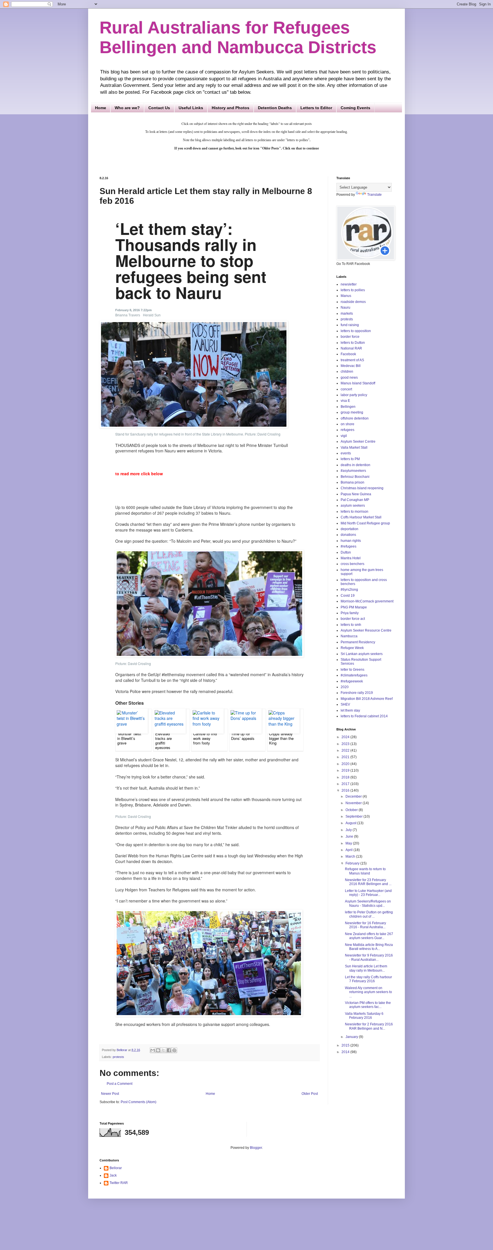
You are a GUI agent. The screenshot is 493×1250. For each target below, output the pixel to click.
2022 (346, 750)
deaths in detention (355, 465)
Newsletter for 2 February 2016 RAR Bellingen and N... (369, 1026)
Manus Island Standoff (358, 383)
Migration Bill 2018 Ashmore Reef (367, 699)
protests (118, 1057)
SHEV (345, 704)
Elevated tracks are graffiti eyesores (163, 741)
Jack (113, 1175)
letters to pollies (353, 290)
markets (347, 313)
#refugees (348, 546)
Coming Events (355, 107)
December (354, 796)
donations (348, 535)
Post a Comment (119, 1084)
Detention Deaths (275, 107)
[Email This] (152, 1050)
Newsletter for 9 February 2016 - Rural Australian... (369, 957)
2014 (346, 1052)
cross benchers (352, 564)
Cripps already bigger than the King (281, 739)
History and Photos (230, 107)
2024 (346, 737)
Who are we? (127, 107)
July (349, 830)
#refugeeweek (352, 681)
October (352, 810)
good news (349, 378)
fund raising (350, 325)
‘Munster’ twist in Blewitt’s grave (129, 739)
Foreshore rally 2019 (357, 693)
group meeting (352, 412)
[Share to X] (163, 1050)
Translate (374, 195)
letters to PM (350, 459)
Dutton (346, 552)
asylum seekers (353, 506)
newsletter (349, 284)
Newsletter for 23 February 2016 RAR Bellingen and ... (368, 882)
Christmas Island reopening (362, 488)
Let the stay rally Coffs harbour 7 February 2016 (368, 979)
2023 (346, 744)
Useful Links (191, 107)
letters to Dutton (353, 343)
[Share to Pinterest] (174, 1050)
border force (350, 337)
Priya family (350, 613)
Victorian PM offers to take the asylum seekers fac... (368, 1005)
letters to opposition (356, 331)
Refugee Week (352, 648)
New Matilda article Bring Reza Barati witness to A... (369, 947)
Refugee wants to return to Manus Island (365, 871)
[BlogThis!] (158, 1050)
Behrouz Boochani (355, 477)
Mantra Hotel (351, 558)
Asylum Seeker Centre (358, 442)
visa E (345, 401)
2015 (346, 1045)
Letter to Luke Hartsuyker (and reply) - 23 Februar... (368, 893)
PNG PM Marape (354, 607)
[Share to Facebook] (169, 1050)
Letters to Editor (316, 107)
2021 (346, 757)
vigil (344, 436)
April (349, 850)
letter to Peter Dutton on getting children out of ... (369, 914)
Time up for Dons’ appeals (242, 736)
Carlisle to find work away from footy (205, 739)
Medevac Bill (351, 366)
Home (100, 107)
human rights (351, 541)
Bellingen (348, 407)
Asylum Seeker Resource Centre (366, 630)
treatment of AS (352, 360)
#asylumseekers (353, 471)
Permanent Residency (358, 642)
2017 (346, 784)
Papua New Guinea (356, 494)
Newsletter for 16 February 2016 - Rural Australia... (365, 925)
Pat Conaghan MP (355, 500)
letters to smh (351, 625)
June (349, 836)
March (350, 856)
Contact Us (159, 107)
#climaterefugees (354, 675)
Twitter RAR (119, 1183)
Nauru (345, 307)
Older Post (310, 1094)
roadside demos (353, 302)
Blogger (256, 1148)
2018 (346, 777)
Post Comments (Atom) (138, 1102)
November (354, 803)
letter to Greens (352, 670)
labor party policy (354, 395)
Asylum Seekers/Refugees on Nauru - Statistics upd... (368, 903)
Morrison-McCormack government (367, 601)
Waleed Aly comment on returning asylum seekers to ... (368, 992)
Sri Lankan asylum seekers (362, 654)
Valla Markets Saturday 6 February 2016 (364, 1016)
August (351, 823)
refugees (347, 430)
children (347, 372)
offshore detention (355, 418)
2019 (346, 770)
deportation (349, 529)
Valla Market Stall (354, 448)
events (346, 453)
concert (346, 389)
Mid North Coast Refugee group (365, 523)
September (354, 816)
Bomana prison (352, 482)
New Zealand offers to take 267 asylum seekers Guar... (369, 936)
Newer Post (110, 1094)
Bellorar (116, 1168)
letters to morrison (354, 512)
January (352, 1037)
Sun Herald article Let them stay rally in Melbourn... (366, 968)
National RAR (351, 348)
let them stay (350, 710)
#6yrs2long (349, 590)
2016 (346, 790)
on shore (347, 424)
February (352, 863)
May (349, 843)
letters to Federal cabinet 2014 (364, 716)
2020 (345, 687)
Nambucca (349, 636)
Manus (346, 296)
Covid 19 (348, 596)
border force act (353, 619)
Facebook (348, 354)
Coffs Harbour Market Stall (361, 517)
